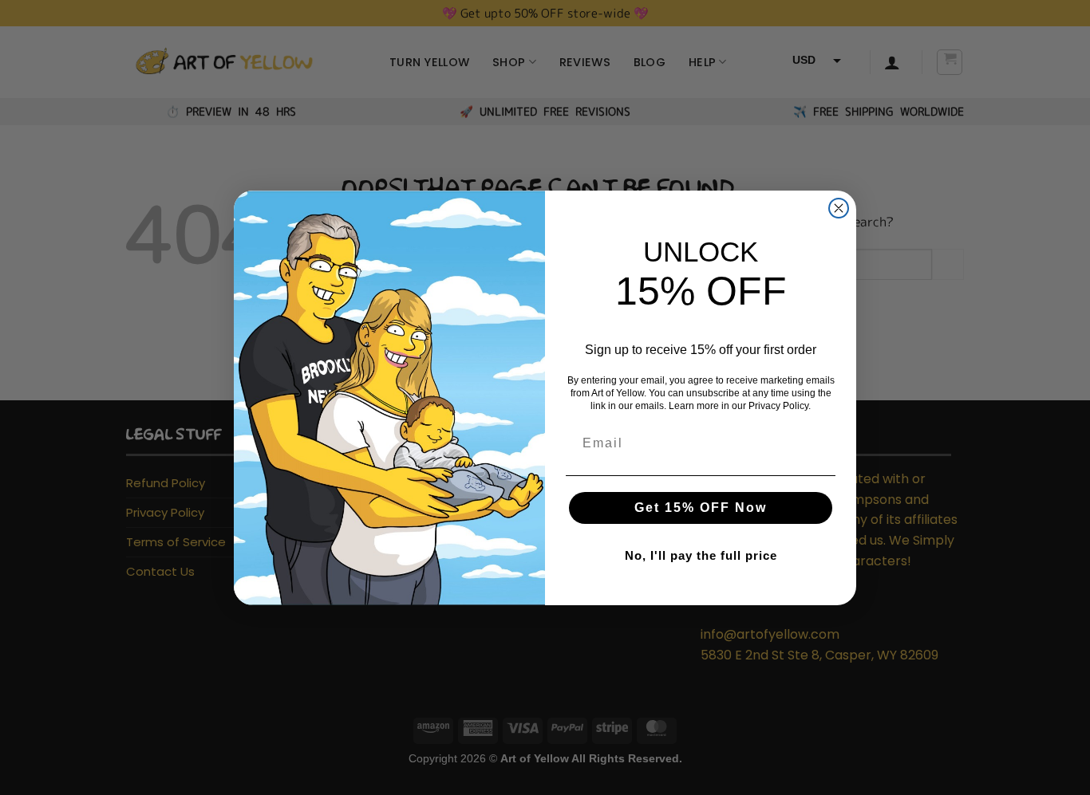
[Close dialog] (838, 208)
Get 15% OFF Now (700, 507)
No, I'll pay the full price (701, 555)
